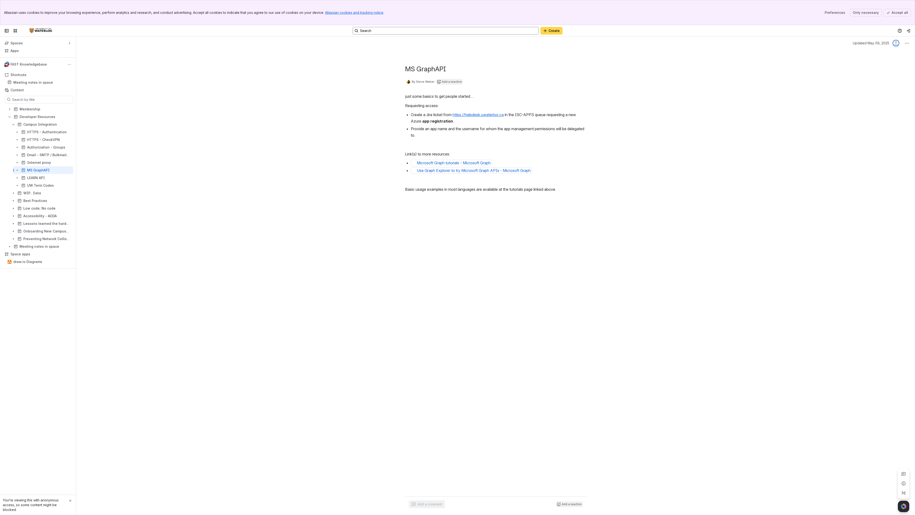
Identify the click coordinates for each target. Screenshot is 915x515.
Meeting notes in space (33, 82)
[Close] (70, 501)
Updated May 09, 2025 (871, 43)
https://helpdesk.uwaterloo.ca (478, 114)
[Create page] (903, 493)
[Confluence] (41, 31)
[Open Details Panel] (903, 483)
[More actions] (69, 64)
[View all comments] (903, 474)
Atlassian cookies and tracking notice (354, 12)
